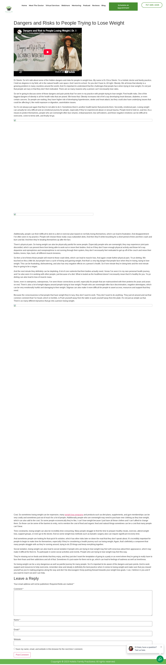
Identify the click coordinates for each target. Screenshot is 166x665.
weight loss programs (74, 515)
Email (17, 630)
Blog (103, 5)
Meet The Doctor (36, 5)
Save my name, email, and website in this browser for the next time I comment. (49, 649)
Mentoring (76, 5)
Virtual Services (52, 5)
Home (24, 5)
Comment (18, 589)
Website (17, 639)
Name (17, 620)
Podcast (86, 5)
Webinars (65, 5)
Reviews (96, 5)
